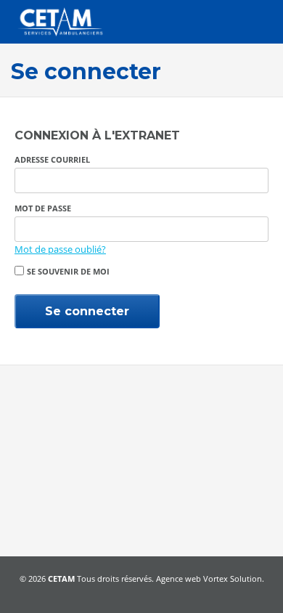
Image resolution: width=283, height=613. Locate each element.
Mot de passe (43, 208)
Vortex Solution (232, 578)
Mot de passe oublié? (60, 249)
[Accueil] (60, 22)
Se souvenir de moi (68, 271)
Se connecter (87, 311)
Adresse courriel (52, 159)
